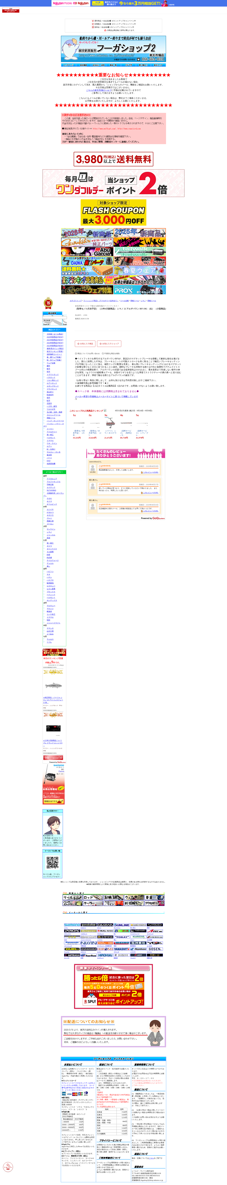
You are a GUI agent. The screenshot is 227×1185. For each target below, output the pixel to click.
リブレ (49, 642)
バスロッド (51, 377)
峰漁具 (49, 611)
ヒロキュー (51, 586)
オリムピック (52, 504)
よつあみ (50, 634)
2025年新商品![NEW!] (55, 340)
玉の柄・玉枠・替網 (54, 412)
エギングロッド (53, 386)
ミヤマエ (50, 440)
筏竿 (48, 398)
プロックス (51, 592)
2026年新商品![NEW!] (55, 337)
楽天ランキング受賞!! (55, 351)
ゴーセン (50, 524)
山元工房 (50, 631)
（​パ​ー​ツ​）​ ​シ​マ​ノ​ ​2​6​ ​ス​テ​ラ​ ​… (110, 433)
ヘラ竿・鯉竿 (52, 406)
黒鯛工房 (50, 521)
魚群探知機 (51, 464)
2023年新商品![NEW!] (55, 346)
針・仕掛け (51, 449)
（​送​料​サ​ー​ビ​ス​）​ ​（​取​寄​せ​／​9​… (126, 433)
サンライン (51, 529)
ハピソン (50, 571)
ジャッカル (51, 535)
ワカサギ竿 (51, 409)
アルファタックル (53, 482)
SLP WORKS (51, 490)
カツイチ (50, 509)
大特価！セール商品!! (55, 334)
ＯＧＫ (49, 498)
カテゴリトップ (76, 301)
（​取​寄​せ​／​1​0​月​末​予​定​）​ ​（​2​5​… (95, 433)
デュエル (50, 563)
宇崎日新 (50, 484)
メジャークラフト (53, 623)
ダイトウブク (52, 549)
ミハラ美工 (51, 614)
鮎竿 (48, 401)
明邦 (48, 620)
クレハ (49, 518)
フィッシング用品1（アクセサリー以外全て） (100, 301)
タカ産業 (50, 552)
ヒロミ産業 (51, 589)
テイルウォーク (53, 560)
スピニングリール (53, 415)
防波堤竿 (50, 395)
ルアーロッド (52, 383)
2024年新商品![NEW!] (55, 343)
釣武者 (49, 558)
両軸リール (51, 418)
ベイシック (51, 595)
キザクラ (50, 515)
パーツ (49, 458)
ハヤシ (49, 577)
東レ (48, 566)
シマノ (49, 532)
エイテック (51, 487)
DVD (48, 461)
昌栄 (48, 538)
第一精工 (50, 435)
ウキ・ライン (52, 443)
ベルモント (51, 438)
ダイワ (49, 546)
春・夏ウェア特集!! (54, 357)
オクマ (49, 501)
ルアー (49, 446)
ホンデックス (52, 600)
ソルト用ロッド (53, 380)
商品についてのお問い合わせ (89, 353)
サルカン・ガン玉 (53, 452)
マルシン (50, 609)
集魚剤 (49, 455)
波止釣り (50, 392)
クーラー (50, 429)
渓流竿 (49, 403)
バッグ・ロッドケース (55, 421)
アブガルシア (52, 479)
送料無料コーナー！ (54, 354)
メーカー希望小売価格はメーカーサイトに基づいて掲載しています (106, 396)
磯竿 (48, 366)
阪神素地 (50, 583)
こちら (151, 1158)
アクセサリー (52, 432)
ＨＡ (48, 574)
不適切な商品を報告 (112, 353)
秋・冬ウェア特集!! (54, 360)
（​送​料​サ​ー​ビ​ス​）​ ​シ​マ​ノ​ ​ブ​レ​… (142, 433)
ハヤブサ (50, 580)
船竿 (48, 369)
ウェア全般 (51, 363)
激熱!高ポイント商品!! (55, 348)
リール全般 (124, 301)
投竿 (48, 372)
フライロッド (52, 389)
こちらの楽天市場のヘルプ (98, 90)
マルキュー (51, 606)
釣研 (48, 555)
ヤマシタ (50, 628)
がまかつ (50, 512)
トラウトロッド (53, 375)
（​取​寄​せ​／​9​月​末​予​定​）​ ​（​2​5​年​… (79, 433)
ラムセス (50, 639)
